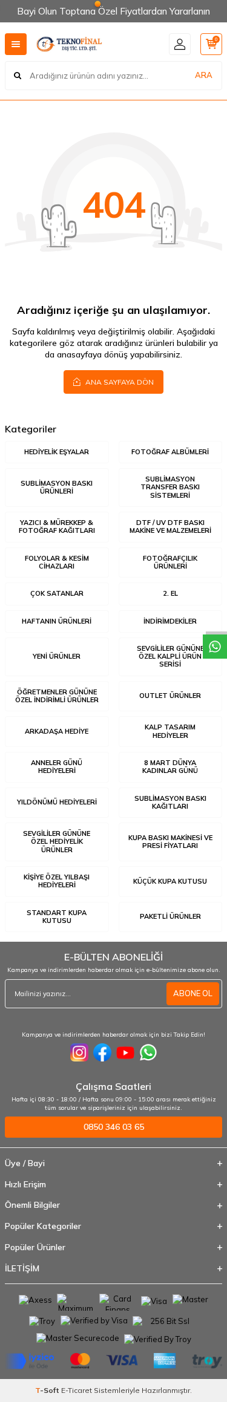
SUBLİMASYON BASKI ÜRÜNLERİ (57, 487)
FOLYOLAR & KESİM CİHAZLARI (57, 562)
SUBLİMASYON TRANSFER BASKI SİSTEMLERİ (170, 487)
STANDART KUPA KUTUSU (57, 916)
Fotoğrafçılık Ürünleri (170, 562)
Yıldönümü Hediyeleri (57, 802)
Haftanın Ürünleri (56, 621)
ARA (203, 75)
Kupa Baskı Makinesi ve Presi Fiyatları (170, 841)
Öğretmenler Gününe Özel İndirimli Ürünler (57, 696)
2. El (170, 593)
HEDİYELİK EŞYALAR (56, 452)
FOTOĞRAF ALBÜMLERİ (170, 452)
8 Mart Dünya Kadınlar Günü (170, 766)
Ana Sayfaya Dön (119, 381)
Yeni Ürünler (57, 656)
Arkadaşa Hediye (56, 731)
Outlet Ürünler (170, 695)
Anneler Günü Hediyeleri (56, 766)
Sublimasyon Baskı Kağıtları (170, 802)
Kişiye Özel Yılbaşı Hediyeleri (57, 881)
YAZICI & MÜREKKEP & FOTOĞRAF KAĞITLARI (57, 526)
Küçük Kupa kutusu (170, 881)
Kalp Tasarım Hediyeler (170, 731)
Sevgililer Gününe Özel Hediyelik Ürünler (56, 841)
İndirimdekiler (170, 621)
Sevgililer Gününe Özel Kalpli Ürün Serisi (170, 656)
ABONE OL (192, 993)
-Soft (48, 1390)
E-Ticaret (76, 1390)
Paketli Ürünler (170, 916)
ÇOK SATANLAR (57, 593)
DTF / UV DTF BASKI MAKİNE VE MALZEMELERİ (170, 526)
